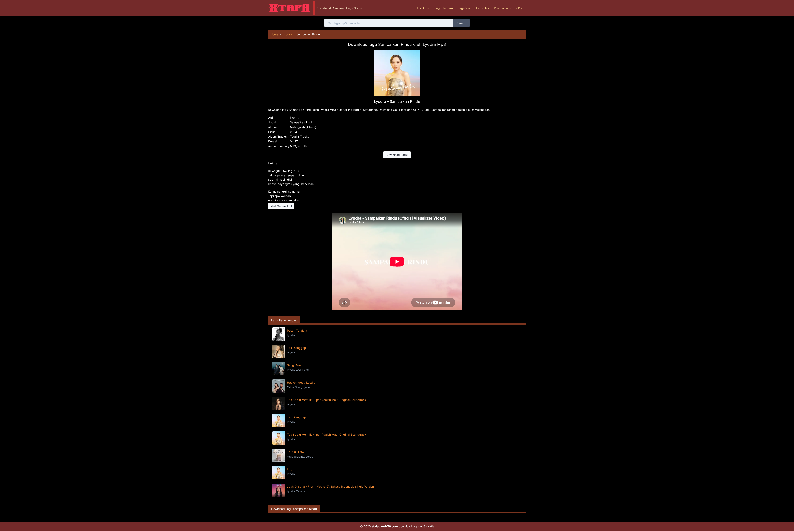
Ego (289, 469)
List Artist (423, 8)
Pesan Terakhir (297, 330)
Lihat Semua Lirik (281, 206)
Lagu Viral (464, 8)
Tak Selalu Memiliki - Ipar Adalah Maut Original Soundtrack (326, 400)
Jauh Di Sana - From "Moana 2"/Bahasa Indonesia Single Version (330, 486)
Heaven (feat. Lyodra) (302, 382)
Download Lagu (397, 154)
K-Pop (519, 8)
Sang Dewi (294, 365)
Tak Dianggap (296, 348)
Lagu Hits (482, 8)
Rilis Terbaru (502, 8)
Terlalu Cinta (295, 452)
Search (461, 23)
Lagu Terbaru (444, 8)
